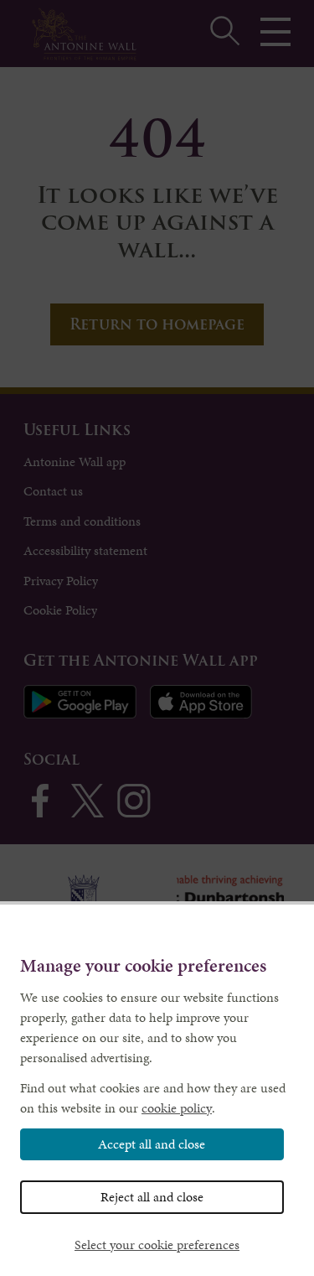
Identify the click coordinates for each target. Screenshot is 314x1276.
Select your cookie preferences (157, 1244)
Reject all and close (151, 1196)
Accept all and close (151, 1144)
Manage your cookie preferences (143, 966)
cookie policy (177, 1108)
